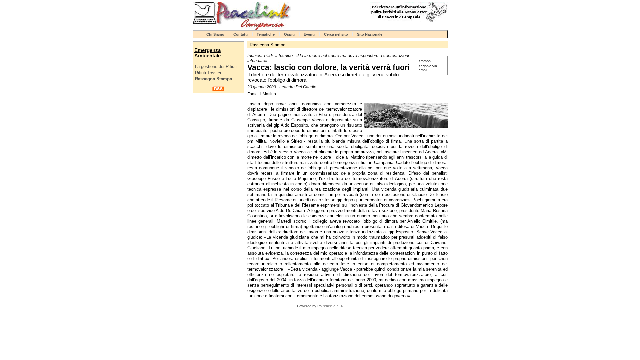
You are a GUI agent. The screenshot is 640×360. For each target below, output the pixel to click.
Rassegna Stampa (213, 78)
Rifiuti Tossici (208, 72)
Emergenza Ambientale (207, 53)
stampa (425, 61)
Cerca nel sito (336, 34)
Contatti (240, 34)
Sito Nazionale (369, 34)
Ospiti (289, 34)
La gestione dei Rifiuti (216, 66)
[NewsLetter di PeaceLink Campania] (409, 20)
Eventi (309, 34)
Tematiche (266, 34)
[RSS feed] (218, 89)
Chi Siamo (215, 34)
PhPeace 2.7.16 (330, 306)
